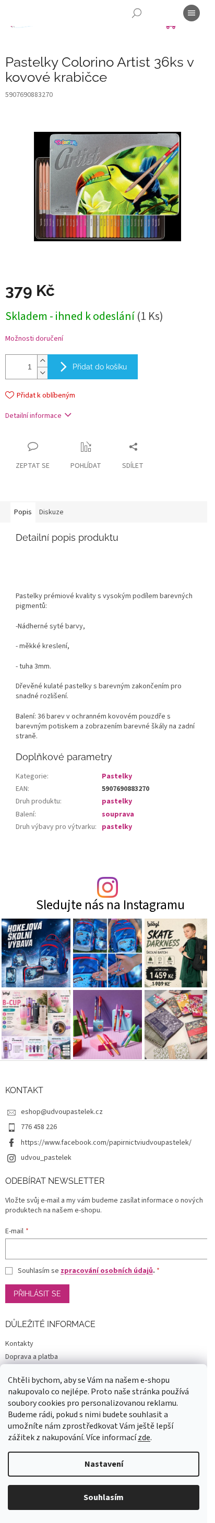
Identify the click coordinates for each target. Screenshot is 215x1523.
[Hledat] (136, 13)
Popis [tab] (23, 512)
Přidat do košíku (100, 367)
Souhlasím (103, 1497)
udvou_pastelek (46, 1158)
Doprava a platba (31, 1357)
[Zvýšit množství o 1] (42, 361)
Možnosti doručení (34, 339)
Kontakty (19, 1344)
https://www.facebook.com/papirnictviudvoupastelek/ (106, 1142)
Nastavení (104, 1464)
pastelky (117, 801)
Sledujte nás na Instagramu (110, 905)
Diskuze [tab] (51, 512)
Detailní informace (33, 416)
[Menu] (191, 13)
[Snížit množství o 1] (42, 373)
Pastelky (117, 776)
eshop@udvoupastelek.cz (62, 1112)
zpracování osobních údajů (107, 1271)
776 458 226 (39, 1127)
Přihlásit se (37, 1294)
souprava (118, 814)
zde (144, 1437)
